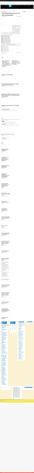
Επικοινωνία (1, 400)
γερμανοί (20, 332)
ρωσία (21, 353)
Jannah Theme (3, 472)
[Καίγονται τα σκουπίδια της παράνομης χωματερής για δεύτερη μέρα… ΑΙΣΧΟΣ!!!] (12, 328)
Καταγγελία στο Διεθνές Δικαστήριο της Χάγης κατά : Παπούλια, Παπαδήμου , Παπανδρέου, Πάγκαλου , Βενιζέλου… (5, 185)
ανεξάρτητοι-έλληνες (21, 325)
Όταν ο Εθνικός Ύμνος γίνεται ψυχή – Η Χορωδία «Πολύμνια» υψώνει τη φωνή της (5, 234)
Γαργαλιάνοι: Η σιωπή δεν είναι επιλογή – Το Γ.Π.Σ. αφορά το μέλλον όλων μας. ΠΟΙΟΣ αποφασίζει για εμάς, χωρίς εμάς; (11, 95)
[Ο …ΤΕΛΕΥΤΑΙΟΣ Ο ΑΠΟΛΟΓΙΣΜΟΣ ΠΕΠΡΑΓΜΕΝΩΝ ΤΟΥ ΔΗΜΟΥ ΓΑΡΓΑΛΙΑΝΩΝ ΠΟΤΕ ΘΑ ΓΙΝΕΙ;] (10, 329)
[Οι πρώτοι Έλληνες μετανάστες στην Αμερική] (5, 196)
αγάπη (21, 323)
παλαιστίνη (21, 346)
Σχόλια (2, 143)
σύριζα (20, 356)
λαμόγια (20, 343)
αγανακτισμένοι (22, 324)
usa (19, 322)
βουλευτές (20, 332)
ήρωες (19, 323)
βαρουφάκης (20, 330)
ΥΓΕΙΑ (20, 5)
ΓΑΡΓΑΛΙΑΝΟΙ (7, 5)
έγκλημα (22, 322)
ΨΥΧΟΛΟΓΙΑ (25, 5)
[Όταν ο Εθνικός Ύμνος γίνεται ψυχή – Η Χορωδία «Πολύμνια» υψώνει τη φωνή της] (8, 76)
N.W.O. (22, 5)
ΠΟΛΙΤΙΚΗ (16, 5)
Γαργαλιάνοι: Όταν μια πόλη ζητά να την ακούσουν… (11, 105)
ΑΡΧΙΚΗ (1, 5)
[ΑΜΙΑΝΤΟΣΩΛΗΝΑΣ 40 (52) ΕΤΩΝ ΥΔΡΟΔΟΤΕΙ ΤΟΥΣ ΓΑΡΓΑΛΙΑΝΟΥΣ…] (5, 144)
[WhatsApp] (2, 53)
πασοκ (20, 348)
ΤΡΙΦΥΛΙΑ (4, 5)
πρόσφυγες (19, 352)
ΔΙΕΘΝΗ (19, 5)
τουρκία (22, 356)
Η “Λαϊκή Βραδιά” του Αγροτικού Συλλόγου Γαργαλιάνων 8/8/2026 (4, 209)
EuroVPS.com (22, 399)
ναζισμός (20, 345)
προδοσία (20, 351)
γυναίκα (20, 333)
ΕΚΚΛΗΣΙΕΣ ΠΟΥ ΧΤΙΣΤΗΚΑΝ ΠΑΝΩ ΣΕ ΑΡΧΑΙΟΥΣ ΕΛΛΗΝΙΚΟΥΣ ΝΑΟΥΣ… (5, 166)
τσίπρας (20, 357)
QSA (16, 399)
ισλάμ (22, 339)
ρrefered (20, 353)
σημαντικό (21, 354)
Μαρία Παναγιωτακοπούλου (4, 265)
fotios (2, 16)
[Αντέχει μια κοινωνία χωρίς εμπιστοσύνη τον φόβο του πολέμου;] (5, 253)
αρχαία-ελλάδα (20, 329)
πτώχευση (22, 352)
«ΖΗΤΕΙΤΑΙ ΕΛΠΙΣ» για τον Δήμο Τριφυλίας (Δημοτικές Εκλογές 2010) (6, 194)
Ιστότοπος (3, 118)
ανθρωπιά (20, 326)
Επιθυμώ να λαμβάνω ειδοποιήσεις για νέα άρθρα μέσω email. (8, 123)
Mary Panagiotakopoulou (4, 273)
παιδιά (19, 346)
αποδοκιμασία (20, 327)
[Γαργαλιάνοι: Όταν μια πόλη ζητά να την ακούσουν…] (6, 297)
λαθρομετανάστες (21, 342)
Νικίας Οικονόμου (3, 263)
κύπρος (20, 341)
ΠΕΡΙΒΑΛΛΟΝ (13, 5)
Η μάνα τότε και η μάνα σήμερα (7, 74)
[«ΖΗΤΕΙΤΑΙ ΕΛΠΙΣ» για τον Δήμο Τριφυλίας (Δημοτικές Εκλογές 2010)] (5, 188)
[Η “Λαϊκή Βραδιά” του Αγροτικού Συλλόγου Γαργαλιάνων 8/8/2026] (5, 203)
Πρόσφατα (3, 142)
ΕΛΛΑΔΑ (10, 5)
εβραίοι (19, 336)
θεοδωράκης (20, 339)
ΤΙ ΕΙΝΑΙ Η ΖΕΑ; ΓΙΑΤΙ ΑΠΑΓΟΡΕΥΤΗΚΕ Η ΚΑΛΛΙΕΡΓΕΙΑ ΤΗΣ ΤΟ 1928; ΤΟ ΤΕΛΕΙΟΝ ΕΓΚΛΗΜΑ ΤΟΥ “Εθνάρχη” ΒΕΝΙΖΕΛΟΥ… (6, 175)
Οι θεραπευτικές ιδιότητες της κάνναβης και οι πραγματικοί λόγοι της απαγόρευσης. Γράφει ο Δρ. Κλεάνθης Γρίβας (5, 159)
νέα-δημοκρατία (21, 345)
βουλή (22, 331)
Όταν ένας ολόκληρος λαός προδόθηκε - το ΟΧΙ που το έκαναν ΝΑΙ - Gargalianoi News (6, 268)
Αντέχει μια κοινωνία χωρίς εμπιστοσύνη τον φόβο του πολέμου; (5, 259)
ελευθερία (21, 337)
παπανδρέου (21, 347)
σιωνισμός (20, 355)
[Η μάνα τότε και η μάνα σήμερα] (8, 67)
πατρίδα (20, 349)
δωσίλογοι (21, 335)
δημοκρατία (21, 334)
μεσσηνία (20, 344)
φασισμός (20, 358)
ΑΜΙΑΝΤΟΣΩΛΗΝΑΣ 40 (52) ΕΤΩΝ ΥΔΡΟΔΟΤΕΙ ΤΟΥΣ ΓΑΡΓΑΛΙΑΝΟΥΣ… (5, 150)
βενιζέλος (20, 331)
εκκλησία (21, 336)
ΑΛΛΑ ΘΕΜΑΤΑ (29, 5)
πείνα (20, 350)
